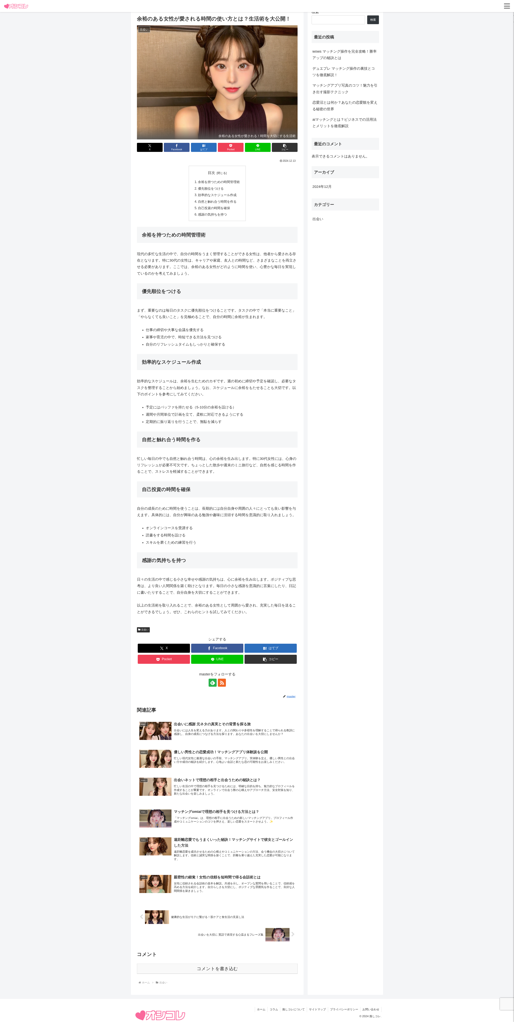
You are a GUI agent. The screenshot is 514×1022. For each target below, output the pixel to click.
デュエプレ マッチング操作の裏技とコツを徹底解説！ (343, 71)
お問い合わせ (370, 1009)
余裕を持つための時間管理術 (219, 182)
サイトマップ (317, 1009)
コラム (274, 1009)
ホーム (261, 1009)
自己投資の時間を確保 (214, 208)
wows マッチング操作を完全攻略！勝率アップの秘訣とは (344, 54)
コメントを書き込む (217, 968)
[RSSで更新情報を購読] (222, 683)
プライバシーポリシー (344, 1009)
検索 (315, 12)
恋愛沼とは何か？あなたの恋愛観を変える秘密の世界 (344, 105)
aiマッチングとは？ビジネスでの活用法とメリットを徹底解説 (344, 123)
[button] (285, 147)
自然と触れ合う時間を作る (217, 201)
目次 (211, 173)
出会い (145, 629)
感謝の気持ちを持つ (212, 214)
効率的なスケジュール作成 (217, 195)
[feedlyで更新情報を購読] (213, 683)
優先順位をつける (211, 188)
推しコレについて (293, 1009)
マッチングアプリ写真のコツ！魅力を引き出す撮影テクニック (344, 88)
